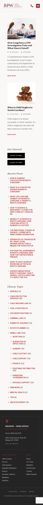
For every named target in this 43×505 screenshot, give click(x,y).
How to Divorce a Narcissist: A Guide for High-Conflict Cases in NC (21, 211)
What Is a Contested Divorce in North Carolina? (20, 189)
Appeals (14, 291)
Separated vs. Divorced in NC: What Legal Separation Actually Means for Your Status (22, 242)
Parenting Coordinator (19, 376)
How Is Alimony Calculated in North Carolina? (20, 180)
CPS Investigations (19, 313)
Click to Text (16, 162)
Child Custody (20, 354)
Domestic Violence (19, 323)
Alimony (17, 349)
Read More (11, 76)
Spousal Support (21, 382)
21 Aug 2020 (14, 114)
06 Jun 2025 (14, 52)
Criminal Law (16, 318)
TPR (12, 397)
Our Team (29, 462)
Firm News (15, 387)
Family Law (15, 333)
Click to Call (16, 155)
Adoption (17, 337)
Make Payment (31, 474)
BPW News (27, 52)
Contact (29, 471)
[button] (38, 6)
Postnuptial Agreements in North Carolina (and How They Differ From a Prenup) (22, 254)
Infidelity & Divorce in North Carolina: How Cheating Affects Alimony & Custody (20, 222)
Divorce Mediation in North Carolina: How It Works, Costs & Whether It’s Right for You (22, 274)
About (28, 459)
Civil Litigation (17, 308)
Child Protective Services (18, 297)
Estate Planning (18, 328)
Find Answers (31, 468)
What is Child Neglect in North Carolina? (19, 108)
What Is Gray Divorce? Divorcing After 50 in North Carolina (21, 264)
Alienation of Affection (19, 343)
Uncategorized (17, 402)
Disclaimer (23, 491)
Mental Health (17, 392)
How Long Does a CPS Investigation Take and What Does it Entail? (19, 45)
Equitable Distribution (24, 368)
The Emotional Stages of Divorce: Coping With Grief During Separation (22, 232)
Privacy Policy (13, 491)
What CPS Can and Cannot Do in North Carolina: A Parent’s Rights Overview (20, 200)
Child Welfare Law (19, 303)
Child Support (20, 359)
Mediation (5, 477)
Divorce (16, 363)
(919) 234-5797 (16, 433)
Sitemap (31, 491)
